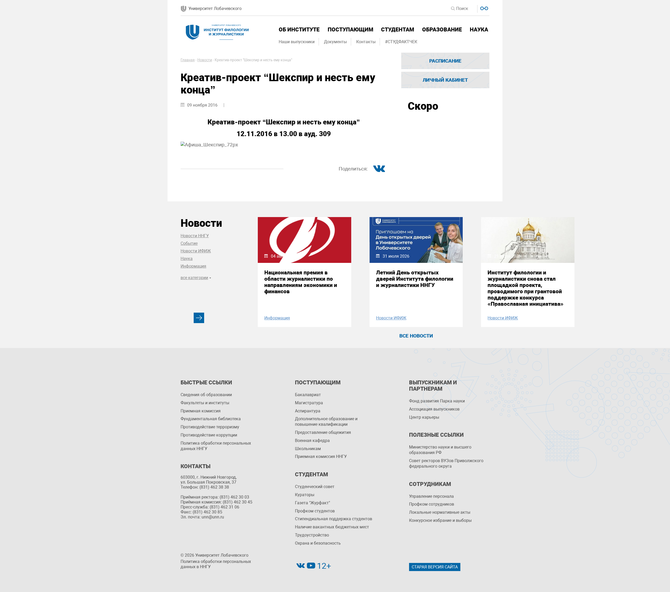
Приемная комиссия (201, 410)
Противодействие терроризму (210, 426)
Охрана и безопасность (318, 543)
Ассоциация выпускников (434, 409)
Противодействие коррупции (209, 435)
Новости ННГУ (195, 235)
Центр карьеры (424, 417)
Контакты (366, 41)
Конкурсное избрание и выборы (440, 520)
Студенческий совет (314, 486)
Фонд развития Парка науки (437, 401)
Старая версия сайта (435, 567)
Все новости (416, 336)
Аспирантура (307, 410)
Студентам (397, 29)
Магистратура (309, 402)
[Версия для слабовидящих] (483, 7)
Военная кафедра (312, 440)
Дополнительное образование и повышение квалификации (326, 421)
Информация (193, 266)
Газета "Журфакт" (312, 502)
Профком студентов (315, 510)
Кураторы (304, 494)
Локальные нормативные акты (439, 512)
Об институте (299, 29)
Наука (479, 29)
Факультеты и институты (205, 402)
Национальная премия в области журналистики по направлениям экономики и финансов (300, 282)
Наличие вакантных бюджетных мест (332, 526)
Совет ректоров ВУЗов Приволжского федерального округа (446, 463)
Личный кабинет (445, 80)
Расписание (445, 61)
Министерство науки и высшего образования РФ (440, 450)
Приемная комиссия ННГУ (321, 456)
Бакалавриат (308, 394)
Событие (189, 243)
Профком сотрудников (431, 504)
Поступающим (350, 29)
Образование (442, 29)
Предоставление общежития (323, 432)
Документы (335, 41)
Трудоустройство (312, 535)
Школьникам (308, 448)
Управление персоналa (431, 496)
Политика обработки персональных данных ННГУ (216, 446)
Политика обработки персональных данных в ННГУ (216, 564)
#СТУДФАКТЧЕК (401, 41)
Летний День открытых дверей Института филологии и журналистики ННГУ (414, 278)
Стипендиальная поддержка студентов (333, 518)
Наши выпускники (297, 41)
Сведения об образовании (206, 394)
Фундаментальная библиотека (211, 418)
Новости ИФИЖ (196, 250)
